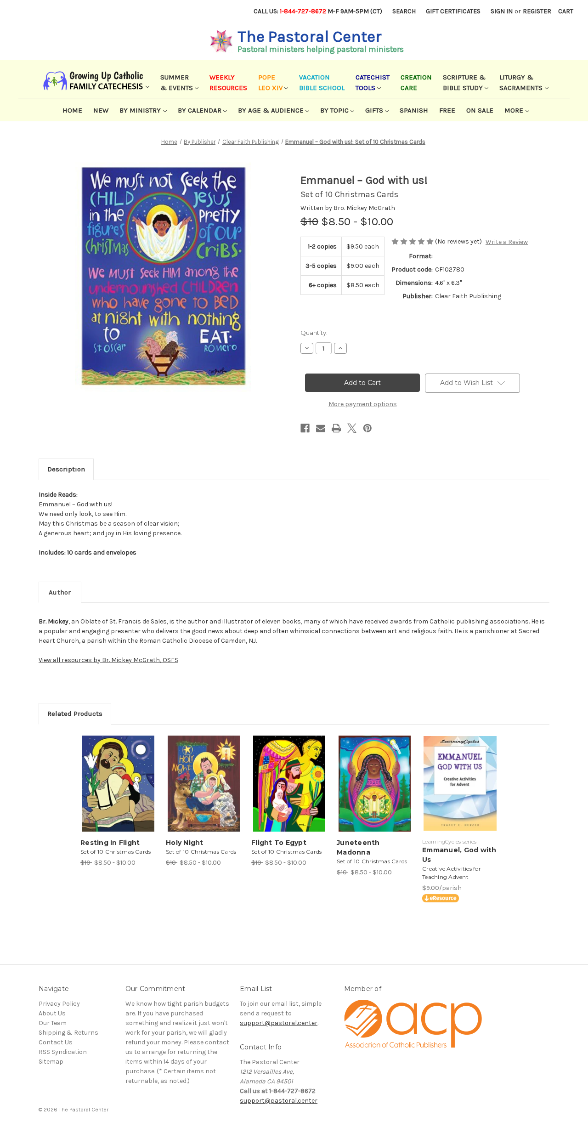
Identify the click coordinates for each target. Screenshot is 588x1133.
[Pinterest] (367, 428)
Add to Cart (118, 791)
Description (66, 469)
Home (72, 110)
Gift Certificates (453, 11)
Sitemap (51, 1061)
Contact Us (56, 1042)
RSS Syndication (63, 1052)
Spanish (414, 110)
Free (447, 110)
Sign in (502, 11)
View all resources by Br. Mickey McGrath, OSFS (108, 660)
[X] (351, 428)
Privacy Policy (59, 1004)
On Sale (479, 110)
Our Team (53, 1023)
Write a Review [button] (507, 242)
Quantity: (314, 332)
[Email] (320, 428)
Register (537, 11)
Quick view (117, 775)
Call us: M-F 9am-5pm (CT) (318, 11)
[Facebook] (305, 428)
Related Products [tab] (74, 713)
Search (404, 11)
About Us (52, 1013)
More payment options (362, 404)
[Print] (336, 428)
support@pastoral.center (278, 1023)
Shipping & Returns (68, 1033)
